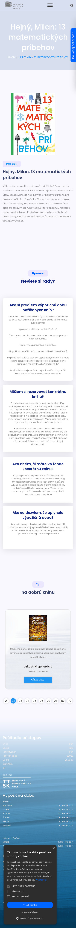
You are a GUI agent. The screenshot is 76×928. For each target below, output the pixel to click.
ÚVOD (11, 57)
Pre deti (11, 164)
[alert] (30, 884)
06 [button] (41, 701)
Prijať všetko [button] (30, 905)
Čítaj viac (38, 679)
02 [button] (13, 701)
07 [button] (48, 701)
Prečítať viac (41, 879)
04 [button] (27, 701)
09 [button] (63, 701)
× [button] (53, 848)
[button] (30, 918)
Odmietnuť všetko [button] (30, 912)
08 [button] (55, 701)
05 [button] (34, 701)
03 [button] (20, 701)
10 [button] (70, 701)
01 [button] (6, 701)
